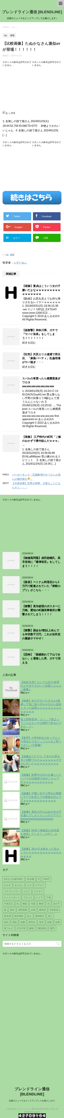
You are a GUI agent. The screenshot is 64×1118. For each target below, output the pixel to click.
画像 (22, 922)
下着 (48, 897)
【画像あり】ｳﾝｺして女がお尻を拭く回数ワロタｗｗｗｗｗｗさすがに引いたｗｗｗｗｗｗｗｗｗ (40, 760)
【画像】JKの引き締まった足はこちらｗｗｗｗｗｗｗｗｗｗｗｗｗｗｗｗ (40, 852)
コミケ (26, 891)
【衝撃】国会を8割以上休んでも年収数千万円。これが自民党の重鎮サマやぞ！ (41, 634)
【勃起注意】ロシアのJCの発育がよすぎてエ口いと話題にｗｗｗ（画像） (40, 686)
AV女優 (30, 879)
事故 (25, 903)
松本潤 (7, 916)
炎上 (29, 916)
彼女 (12, 910)
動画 (41, 903)
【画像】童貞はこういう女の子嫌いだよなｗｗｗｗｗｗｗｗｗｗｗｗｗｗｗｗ (41, 289)
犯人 (50, 916)
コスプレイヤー (12, 891)
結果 (57, 922)
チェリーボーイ (12, 897)
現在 (6, 922)
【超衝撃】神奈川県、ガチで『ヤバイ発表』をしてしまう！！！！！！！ (40, 334)
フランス (27, 897)
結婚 (49, 922)
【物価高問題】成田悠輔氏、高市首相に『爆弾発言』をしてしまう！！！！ (41, 561)
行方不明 (21, 928)
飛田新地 (42, 928)
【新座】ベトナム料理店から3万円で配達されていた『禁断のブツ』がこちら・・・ (41, 586)
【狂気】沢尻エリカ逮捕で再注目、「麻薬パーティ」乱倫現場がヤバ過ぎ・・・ (41, 358)
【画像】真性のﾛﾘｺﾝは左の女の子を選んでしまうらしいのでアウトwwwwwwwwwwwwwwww (40, 815)
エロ (29, 885)
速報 (12, 254)
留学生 (32, 922)
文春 (33, 910)
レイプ (39, 897)
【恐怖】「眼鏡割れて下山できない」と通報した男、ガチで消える (41, 658)
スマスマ (38, 891)
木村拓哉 (53, 910)
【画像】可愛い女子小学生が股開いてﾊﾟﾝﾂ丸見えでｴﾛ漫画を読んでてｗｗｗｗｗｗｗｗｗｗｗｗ (40, 797)
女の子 (56, 903)
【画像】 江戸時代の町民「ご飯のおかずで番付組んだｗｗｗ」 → (41, 440)
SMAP (46, 879)
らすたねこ (20, 262)
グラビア (39, 885)
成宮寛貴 (22, 910)
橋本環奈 (19, 916)
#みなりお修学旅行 (13, 879)
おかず (7, 885)
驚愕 (52, 928)
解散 (31, 928)
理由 (14, 922)
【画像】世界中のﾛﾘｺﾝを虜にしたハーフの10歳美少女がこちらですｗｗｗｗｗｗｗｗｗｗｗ (40, 778)
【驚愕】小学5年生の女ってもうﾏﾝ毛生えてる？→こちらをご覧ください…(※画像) (40, 741)
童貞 (41, 922)
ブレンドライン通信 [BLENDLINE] (32, 12)
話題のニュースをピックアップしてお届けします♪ (32, 1101)
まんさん (19, 885)
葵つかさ (8, 928)
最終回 (42, 910)
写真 (33, 903)
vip (7, 254)
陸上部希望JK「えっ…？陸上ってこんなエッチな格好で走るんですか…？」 (40, 723)
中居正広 (8, 903)
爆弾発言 (39, 916)
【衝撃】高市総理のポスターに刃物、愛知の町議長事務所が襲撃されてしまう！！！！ (41, 610)
